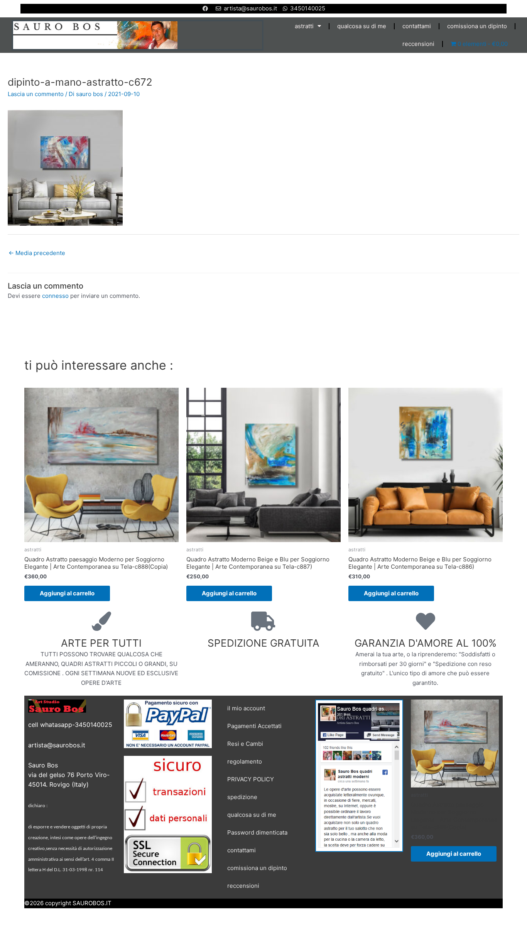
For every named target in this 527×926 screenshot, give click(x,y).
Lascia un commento (36, 94)
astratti (304, 26)
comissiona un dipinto (477, 26)
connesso (55, 295)
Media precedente (36, 253)
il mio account (246, 708)
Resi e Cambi (245, 743)
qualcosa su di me (361, 26)
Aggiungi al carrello (67, 593)
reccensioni (418, 43)
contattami (416, 26)
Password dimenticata (257, 832)
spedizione (242, 797)
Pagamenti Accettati (254, 726)
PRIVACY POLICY (250, 779)
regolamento (244, 761)
